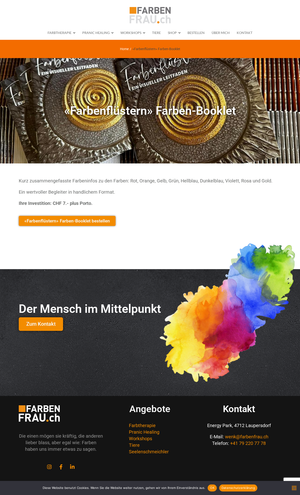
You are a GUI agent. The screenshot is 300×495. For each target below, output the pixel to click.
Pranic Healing (144, 432)
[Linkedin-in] (72, 467)
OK (212, 488)
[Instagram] (49, 467)
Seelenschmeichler (149, 451)
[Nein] (294, 488)
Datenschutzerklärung (238, 488)
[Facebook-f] (61, 467)
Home (124, 49)
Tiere (134, 445)
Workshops (140, 438)
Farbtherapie (142, 425)
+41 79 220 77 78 (248, 443)
